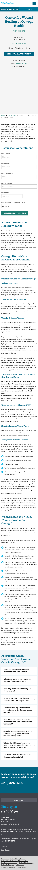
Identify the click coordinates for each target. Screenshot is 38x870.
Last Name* (5, 163)
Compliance (5, 850)
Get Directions (19, 43)
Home (3, 115)
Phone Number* (7, 183)
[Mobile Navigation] (35, 4)
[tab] (19, 671)
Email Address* (7, 173)
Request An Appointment (9, 9)
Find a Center (12, 115)
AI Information (20, 865)
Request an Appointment (19, 54)
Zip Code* (5, 193)
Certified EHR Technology (26, 863)
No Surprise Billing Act (7, 865)
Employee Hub (23, 861)
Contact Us (5, 817)
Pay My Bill (28, 9)
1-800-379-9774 (9, 841)
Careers (4, 846)
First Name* (5, 153)
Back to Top (19, 800)
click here (9, 831)
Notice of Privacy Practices (17, 859)
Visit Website (19, 31)
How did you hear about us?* (13, 203)
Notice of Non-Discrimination (9, 861)
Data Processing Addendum (9, 863)
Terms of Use (5, 859)
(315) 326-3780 (21, 64)
